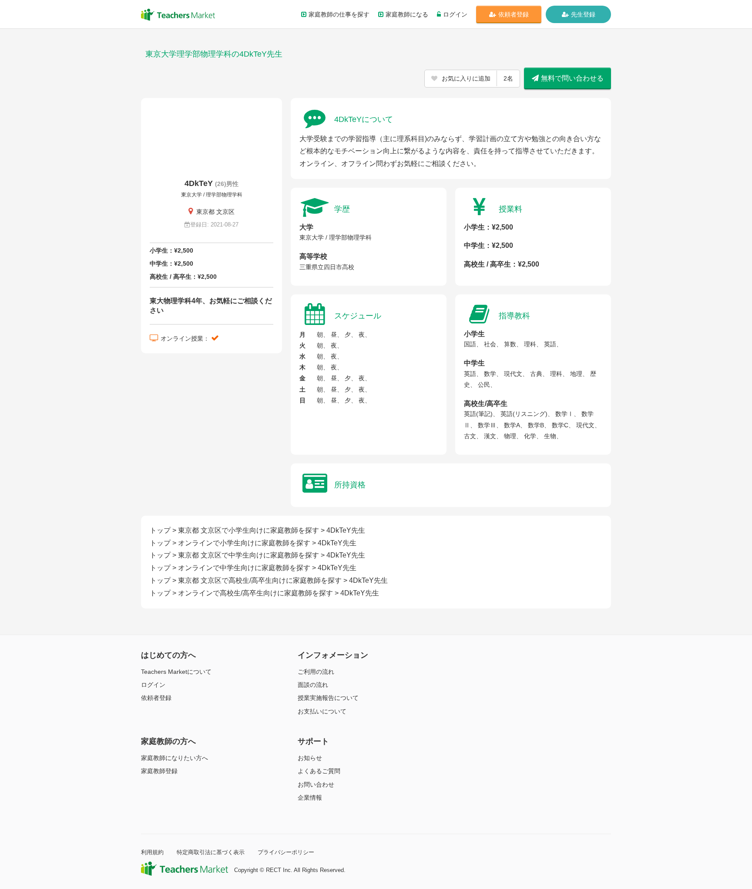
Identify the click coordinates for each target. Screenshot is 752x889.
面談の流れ (313, 684)
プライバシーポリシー (286, 852)
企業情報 (310, 797)
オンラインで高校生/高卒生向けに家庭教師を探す (255, 593)
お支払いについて (322, 711)
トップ (160, 530)
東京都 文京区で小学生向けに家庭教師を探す (248, 530)
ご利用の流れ (316, 671)
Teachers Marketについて (176, 671)
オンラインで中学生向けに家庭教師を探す (244, 567)
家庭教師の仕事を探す (339, 14)
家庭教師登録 (159, 770)
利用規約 (152, 852)
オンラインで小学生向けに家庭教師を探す (244, 543)
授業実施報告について (328, 697)
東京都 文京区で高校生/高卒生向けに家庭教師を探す (260, 580)
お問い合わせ (316, 784)
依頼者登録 (513, 14)
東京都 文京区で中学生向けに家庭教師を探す (248, 555)
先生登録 (583, 14)
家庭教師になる (407, 14)
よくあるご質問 (319, 770)
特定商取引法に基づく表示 (211, 852)
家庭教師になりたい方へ (174, 757)
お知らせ (310, 757)
